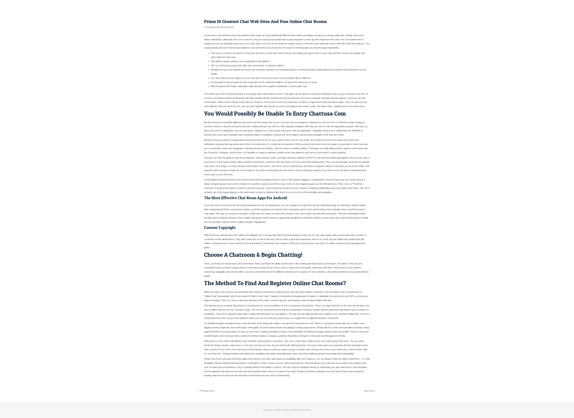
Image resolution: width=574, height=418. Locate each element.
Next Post (370, 391)
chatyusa (240, 367)
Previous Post (206, 391)
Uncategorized (212, 27)
